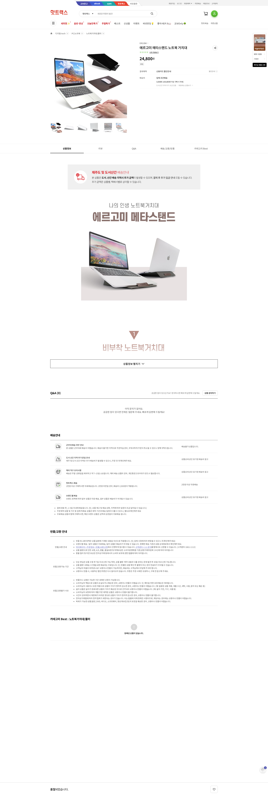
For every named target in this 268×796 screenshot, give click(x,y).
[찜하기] (214, 789)
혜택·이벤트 (258, 54)
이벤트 (136, 23)
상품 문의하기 (210, 393)
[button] (215, 48)
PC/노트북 (76, 33)
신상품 (127, 23)
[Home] (51, 33)
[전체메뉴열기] (53, 23)
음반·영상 (78, 23)
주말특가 (106, 23)
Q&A (134, 148)
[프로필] (214, 13)
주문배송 (198, 3)
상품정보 (67, 148)
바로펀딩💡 (148, 23)
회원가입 (172, 3)
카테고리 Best (201, 148)
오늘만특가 (92, 23)
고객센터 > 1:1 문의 (143, 547)
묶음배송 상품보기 (185, 85)
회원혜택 (187, 3)
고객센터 (215, 3)
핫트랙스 (86, 13)
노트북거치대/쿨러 (93, 33)
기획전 (256, 59)
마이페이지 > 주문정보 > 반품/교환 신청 (92, 547)
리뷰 (100, 148)
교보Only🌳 (180, 23)
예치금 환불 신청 (259, 65)
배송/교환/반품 (168, 148)
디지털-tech (60, 33)
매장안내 (206, 3)
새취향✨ (65, 23)
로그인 (179, 3)
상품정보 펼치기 (131, 364)
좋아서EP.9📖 (164, 23)
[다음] (128, 81)
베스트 (117, 23)
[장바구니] (205, 13)
